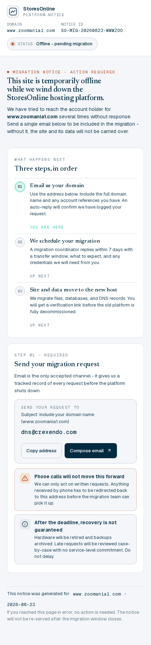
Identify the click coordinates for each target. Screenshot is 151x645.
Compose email (87, 450)
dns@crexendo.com (48, 432)
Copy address (41, 450)
